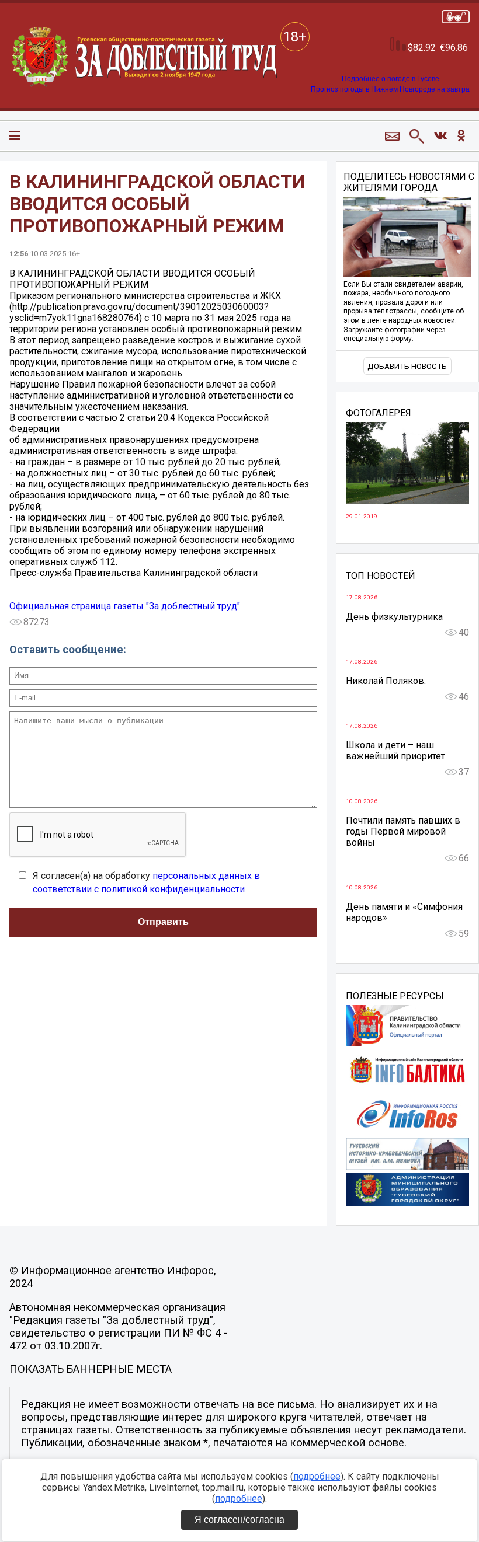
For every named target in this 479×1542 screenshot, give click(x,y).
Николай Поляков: (386, 680)
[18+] (145, 57)
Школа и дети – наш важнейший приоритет (395, 750)
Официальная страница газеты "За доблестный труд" (124, 606)
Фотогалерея (378, 413)
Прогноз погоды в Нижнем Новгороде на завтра (390, 89)
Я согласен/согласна (239, 1519)
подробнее (317, 1476)
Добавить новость (407, 366)
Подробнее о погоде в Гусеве (390, 79)
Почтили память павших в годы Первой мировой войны (403, 831)
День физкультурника (394, 616)
